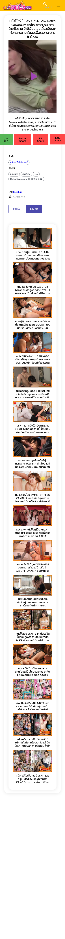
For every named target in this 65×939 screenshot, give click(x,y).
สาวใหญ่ (26, 174)
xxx (36, 174)
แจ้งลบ (34, 209)
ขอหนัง (16, 209)
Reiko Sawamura (18, 179)
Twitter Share (23, 139)
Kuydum (17, 192)
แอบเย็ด (14, 174)
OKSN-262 (36, 179)
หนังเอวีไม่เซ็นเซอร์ (19, 162)
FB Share (40, 139)
